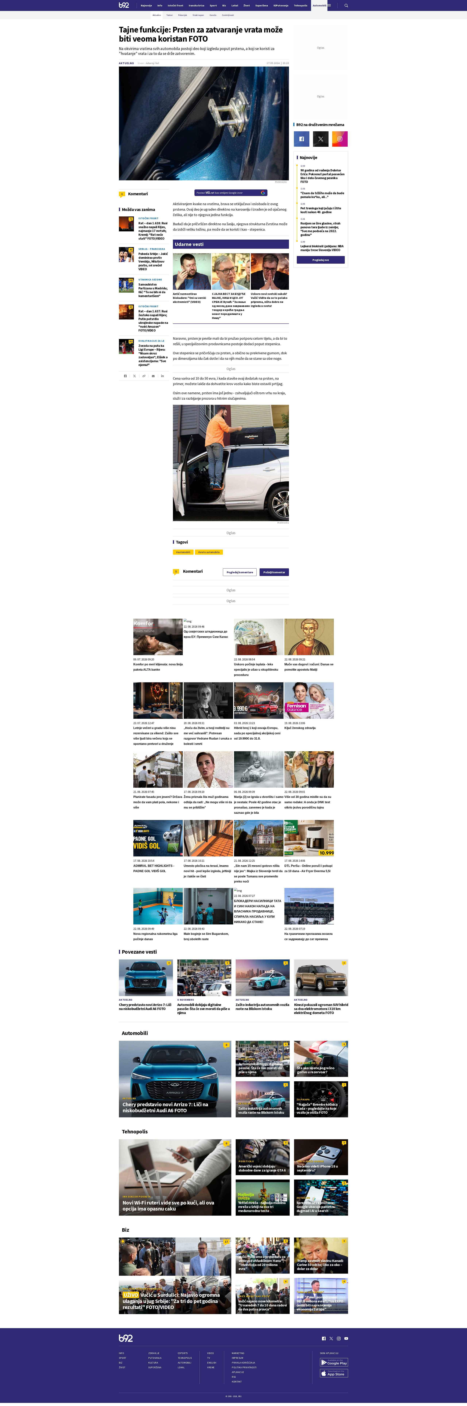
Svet (300, 1255)
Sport (122, 1358)
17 (226, 1241)
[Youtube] (346, 1338)
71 (131, 219)
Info (121, 1353)
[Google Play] (334, 1362)
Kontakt (237, 1381)
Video (210, 1353)
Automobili (184, 1362)
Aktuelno (126, 63)
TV (208, 1358)
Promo (243, 1197)
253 (130, 341)
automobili (184, 552)
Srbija (243, 1251)
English (211, 1362)
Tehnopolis (185, 1358)
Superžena (154, 1367)
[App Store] (334, 1373)
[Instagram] (340, 139)
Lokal (181, 1367)
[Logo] (124, 5)
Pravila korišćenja (243, 1362)
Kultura (153, 1362)
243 (130, 280)
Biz (121, 1362)
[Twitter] (321, 139)
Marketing (238, 1353)
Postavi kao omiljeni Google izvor (220, 192)
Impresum (237, 1358)
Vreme (211, 1367)
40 (131, 249)
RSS (234, 1376)
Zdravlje (153, 1353)
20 (131, 307)
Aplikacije (238, 1372)
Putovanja (154, 1358)
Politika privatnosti (244, 1367)
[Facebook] (301, 139)
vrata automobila (210, 552)
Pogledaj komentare (240, 572)
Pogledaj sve (320, 260)
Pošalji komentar (274, 572)
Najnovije (146, 5)
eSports (183, 1353)
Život (122, 1367)
